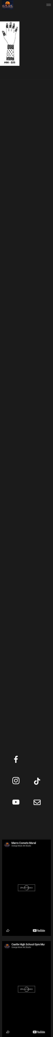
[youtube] (15, 805)
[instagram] (16, 782)
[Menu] (48, 5)
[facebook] (16, 760)
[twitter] (37, 760)
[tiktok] (37, 782)
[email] (37, 803)
